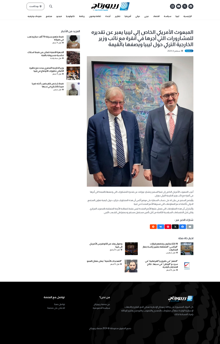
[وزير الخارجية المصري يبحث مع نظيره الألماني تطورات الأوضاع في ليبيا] (73, 68)
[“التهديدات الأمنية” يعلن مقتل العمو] (131, 261)
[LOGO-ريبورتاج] (110, 6)
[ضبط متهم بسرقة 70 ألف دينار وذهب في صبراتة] (73, 37)
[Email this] (190, 226)
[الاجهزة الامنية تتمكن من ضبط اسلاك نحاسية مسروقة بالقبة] (73, 52)
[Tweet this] (175, 226)
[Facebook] (190, 6)
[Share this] (182, 226)
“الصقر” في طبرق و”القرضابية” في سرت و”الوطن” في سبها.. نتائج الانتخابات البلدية (161, 264)
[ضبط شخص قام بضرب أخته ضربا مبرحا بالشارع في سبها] (73, 84)
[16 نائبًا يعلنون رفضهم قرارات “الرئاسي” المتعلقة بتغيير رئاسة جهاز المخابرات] (187, 244)
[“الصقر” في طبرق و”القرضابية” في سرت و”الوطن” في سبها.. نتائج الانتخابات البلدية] (187, 261)
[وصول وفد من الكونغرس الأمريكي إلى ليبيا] (131, 244)
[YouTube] (178, 6)
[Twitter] (184, 6)
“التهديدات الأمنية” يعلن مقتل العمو (104, 261)
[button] (50, 6)
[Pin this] (167, 226)
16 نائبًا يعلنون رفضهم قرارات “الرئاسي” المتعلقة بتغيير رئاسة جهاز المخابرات (160, 246)
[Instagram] (172, 6)
